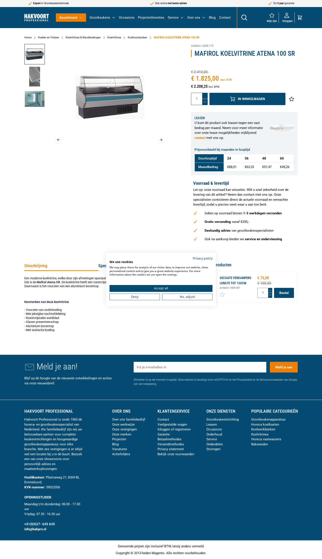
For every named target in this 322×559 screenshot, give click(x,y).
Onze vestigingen (124, 429)
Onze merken (121, 434)
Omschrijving (35, 265)
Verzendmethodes (170, 444)
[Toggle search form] (244, 17)
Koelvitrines (114, 37)
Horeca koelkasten (265, 424)
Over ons (193, 18)
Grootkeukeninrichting (222, 419)
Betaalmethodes (169, 439)
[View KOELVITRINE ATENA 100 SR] (34, 54)
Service (173, 18)
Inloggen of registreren (174, 429)
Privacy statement (170, 449)
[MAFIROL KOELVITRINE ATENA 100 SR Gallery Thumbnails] (34, 76)
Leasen (211, 424)
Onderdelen (214, 444)
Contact (225, 18)
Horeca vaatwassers (266, 439)
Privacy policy (202, 258)
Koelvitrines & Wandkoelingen (83, 37)
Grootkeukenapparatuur (268, 419)
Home (28, 37)
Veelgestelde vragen (172, 424)
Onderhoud (214, 434)
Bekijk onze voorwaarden (175, 454)
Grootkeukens (100, 18)
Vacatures (119, 449)
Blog (212, 18)
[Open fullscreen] (110, 97)
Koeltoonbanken (137, 37)
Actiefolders (121, 454)
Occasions (126, 18)
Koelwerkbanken (263, 429)
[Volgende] (161, 140)
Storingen (213, 449)
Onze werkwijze (123, 424)
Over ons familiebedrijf (128, 419)
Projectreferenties (151, 18)
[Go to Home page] (36, 17)
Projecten (119, 439)
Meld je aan (283, 367)
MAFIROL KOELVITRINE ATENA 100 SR (176, 37)
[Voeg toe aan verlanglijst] (291, 99)
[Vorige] (58, 140)
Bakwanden (259, 444)
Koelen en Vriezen (48, 37)
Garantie (163, 434)
